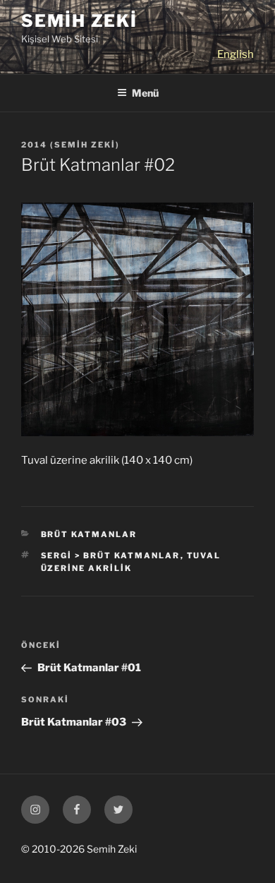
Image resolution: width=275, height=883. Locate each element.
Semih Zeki (79, 21)
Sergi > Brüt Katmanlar (111, 555)
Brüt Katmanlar (89, 534)
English (235, 54)
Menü (145, 93)
